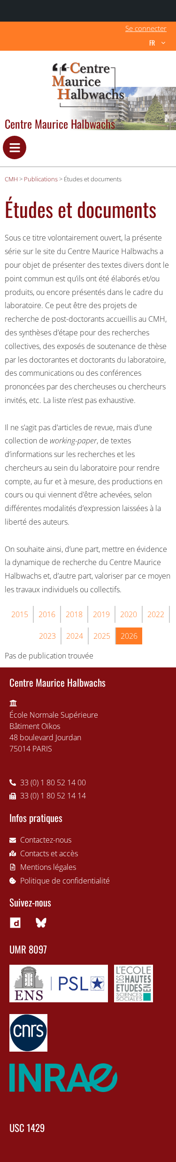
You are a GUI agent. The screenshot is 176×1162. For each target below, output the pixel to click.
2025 (101, 636)
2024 (74, 636)
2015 (19, 614)
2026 (129, 636)
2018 (74, 614)
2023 (47, 636)
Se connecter (146, 28)
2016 (46, 614)
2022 (155, 614)
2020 (128, 614)
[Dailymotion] (15, 922)
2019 (101, 614)
